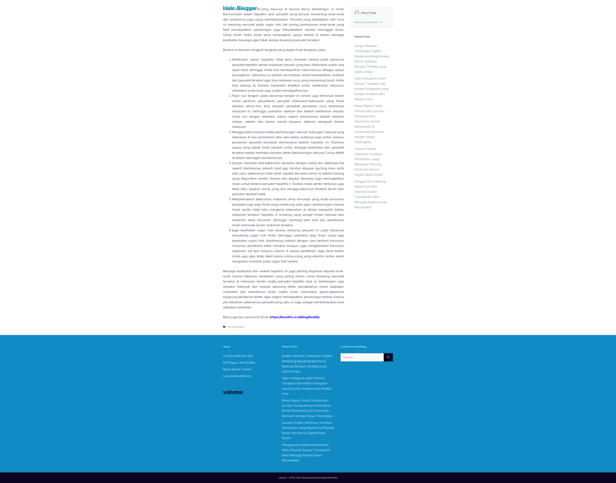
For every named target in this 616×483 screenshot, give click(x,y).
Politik (364, 8)
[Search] (388, 357)
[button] (388, 8)
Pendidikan (330, 8)
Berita (295, 8)
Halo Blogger (240, 7)
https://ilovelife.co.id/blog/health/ (294, 317)
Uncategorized (235, 326)
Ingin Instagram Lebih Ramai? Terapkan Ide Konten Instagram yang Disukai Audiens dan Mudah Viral (372, 88)
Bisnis (346, 8)
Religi (378, 8)
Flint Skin (296, 477)
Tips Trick (311, 8)
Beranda (280, 8)
